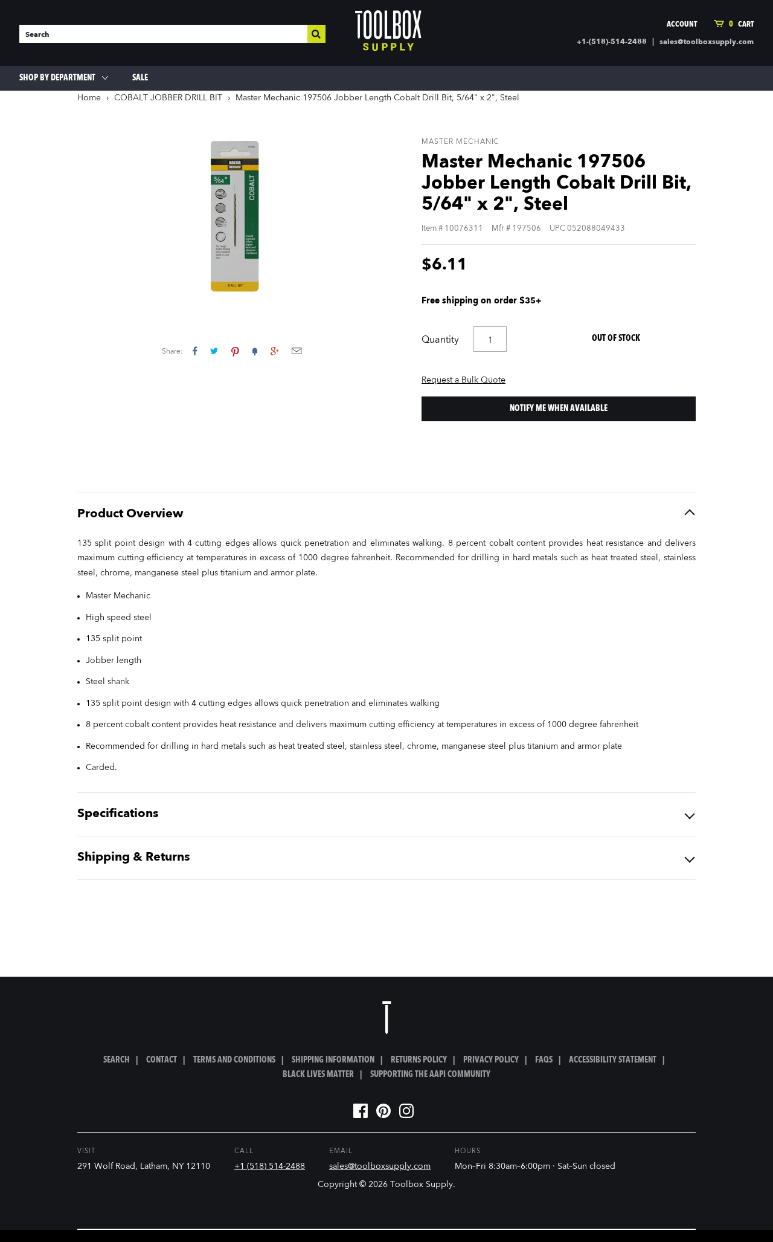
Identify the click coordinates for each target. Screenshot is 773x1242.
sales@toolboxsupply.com (706, 42)
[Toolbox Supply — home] (388, 33)
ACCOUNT (682, 24)
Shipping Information (333, 1060)
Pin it (235, 351)
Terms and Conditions (234, 1060)
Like (195, 351)
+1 (274, 351)
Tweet (214, 351)
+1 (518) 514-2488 (269, 1166)
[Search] (316, 34)
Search (116, 1060)
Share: (172, 351)
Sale (140, 78)
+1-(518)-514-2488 (612, 42)
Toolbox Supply (421, 1184)
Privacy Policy (491, 1060)
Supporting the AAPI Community (430, 1074)
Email (296, 351)
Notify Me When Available (559, 408)
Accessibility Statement (612, 1060)
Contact (161, 1060)
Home (89, 98)
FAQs (544, 1060)
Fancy (254, 351)
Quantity (440, 340)
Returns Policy (419, 1060)
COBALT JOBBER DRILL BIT (168, 98)
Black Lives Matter (318, 1074)
